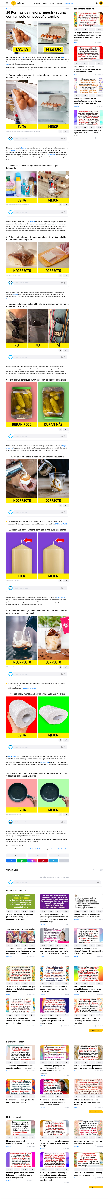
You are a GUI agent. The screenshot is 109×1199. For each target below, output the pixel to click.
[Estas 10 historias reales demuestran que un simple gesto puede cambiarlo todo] (88, 54)
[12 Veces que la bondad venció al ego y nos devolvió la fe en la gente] (88, 118)
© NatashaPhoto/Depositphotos (26, 505)
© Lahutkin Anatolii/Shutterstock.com (31, 131)
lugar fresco (51, 154)
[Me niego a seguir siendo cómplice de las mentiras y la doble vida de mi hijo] (54, 1128)
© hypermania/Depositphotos (13, 580)
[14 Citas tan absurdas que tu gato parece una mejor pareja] (20, 1087)
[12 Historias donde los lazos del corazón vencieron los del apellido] (20, 1053)
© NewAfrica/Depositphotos (12, 206)
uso (56, 224)
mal (63, 57)
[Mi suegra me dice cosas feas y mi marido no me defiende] (88, 1128)
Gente (75, 74)
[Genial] (17, 3)
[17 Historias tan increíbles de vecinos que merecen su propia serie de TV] (88, 1087)
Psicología (9, 922)
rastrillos (32, 221)
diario (24, 57)
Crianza (76, 138)
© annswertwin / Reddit (28, 688)
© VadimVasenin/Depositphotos (13, 814)
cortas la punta (60, 597)
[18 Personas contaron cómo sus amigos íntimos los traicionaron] (88, 902)
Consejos (8, 8)
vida (7, 64)
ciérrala (15, 294)
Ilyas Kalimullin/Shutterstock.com (37, 849)
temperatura (27, 157)
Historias (76, 106)
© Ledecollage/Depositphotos (13, 666)
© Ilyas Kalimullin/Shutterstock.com (14, 131)
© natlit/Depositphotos (11, 204)
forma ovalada (44, 762)
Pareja (75, 42)
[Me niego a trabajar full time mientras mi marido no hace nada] (20, 1128)
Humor (8, 1026)
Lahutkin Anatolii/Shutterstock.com (58, 849)
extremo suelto (12, 756)
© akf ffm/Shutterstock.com (12, 429)
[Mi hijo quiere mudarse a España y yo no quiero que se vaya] (88, 1160)
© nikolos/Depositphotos (23, 204)
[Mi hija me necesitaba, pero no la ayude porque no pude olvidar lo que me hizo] (54, 974)
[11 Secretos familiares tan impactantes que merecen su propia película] (54, 1006)
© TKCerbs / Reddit (61, 524)
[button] (16, 855)
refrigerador (12, 150)
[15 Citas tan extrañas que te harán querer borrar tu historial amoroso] (88, 1053)
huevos (23, 148)
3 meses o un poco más (13, 299)
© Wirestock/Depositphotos (12, 505)
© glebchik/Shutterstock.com (13, 275)
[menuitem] (36, 3)
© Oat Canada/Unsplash (26, 666)
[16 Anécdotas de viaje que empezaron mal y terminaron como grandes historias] (20, 1006)
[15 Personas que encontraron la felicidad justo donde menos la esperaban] (88, 1006)
